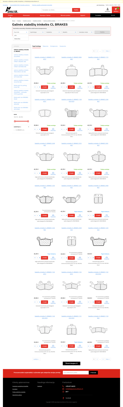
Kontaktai (5, 5)
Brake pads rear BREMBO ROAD (21, 98)
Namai (13, 20)
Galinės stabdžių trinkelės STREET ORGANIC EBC (21, 60)
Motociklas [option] (17, 39)
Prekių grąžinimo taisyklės (18, 392)
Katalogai (39, 386)
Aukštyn (36, 359)
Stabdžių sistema (27, 20)
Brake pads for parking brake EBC (20, 86)
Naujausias (63, 46)
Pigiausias (45, 46)
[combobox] (21, 32)
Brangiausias (54, 46)
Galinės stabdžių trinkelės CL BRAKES (21, 50)
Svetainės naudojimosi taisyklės (20, 386)
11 (103, 51)
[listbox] (21, 37)
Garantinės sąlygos (17, 395)
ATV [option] (15, 35)
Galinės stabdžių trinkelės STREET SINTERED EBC (21, 65)
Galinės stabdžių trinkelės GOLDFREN (21, 55)
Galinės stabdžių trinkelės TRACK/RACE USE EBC (21, 71)
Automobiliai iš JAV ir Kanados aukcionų (20, 5)
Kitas (107, 51)
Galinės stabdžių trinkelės (49, 20)
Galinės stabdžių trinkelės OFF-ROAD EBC (21, 76)
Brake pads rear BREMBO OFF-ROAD (21, 108)
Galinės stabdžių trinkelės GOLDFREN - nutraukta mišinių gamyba (21, 92)
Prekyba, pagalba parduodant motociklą (42, 5)
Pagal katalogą (36, 46)
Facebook (68, 398)
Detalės (19, 20)
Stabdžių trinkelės (37, 20)
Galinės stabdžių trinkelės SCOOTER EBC (21, 81)
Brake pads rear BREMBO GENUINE (21, 103)
